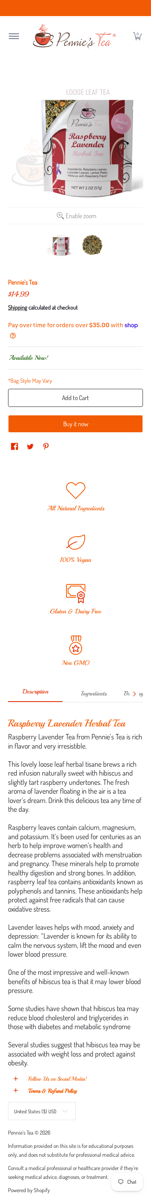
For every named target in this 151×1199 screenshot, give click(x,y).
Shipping (17, 307)
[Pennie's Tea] (75, 36)
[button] (13, 36)
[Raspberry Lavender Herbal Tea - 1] (59, 245)
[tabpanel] (75, 889)
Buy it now (75, 424)
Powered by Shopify (29, 1190)
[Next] (134, 694)
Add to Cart (75, 398)
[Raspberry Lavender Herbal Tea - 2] (92, 245)
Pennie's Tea (22, 282)
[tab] (35, 694)
